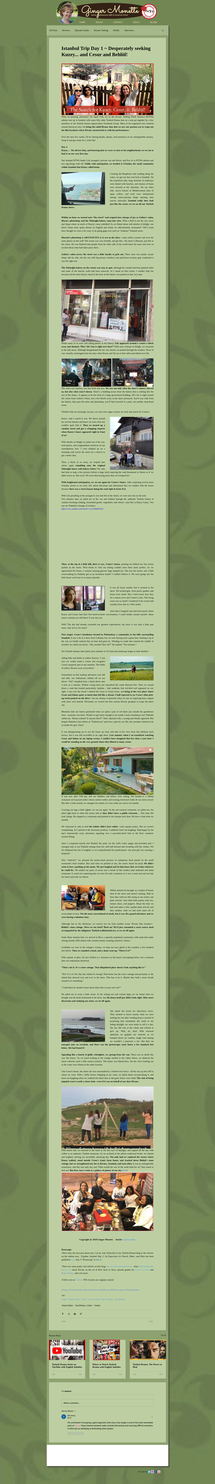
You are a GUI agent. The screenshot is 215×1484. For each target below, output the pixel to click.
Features (97, 1305)
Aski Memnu (120, 1299)
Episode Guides (82, 30)
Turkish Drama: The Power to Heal (147, 1365)
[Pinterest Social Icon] (152, 1471)
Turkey (64, 1299)
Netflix (116, 30)
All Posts (53, 30)
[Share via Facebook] (62, 1314)
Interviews (129, 30)
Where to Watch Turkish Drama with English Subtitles (106, 1365)
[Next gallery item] (150, 310)
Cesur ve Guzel (94, 1299)
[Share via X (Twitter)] (69, 1314)
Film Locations (107, 1299)
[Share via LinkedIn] (75, 1314)
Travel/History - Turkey (83, 1305)
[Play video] (107, 533)
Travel (83, 1299)
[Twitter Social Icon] (149, 1471)
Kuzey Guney (74, 1299)
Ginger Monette (109, 10)
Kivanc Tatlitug (101, 30)
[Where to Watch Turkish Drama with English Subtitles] (107, 1350)
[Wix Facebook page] (155, 1471)
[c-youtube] (159, 1471)
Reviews (66, 30)
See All (163, 1335)
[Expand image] (107, 310)
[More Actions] (152, 1416)
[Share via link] (81, 1314)
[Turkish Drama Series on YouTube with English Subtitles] (67, 1350)
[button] (157, 22)
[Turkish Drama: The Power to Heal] (148, 1350)
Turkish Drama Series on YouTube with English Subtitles (67, 1365)
